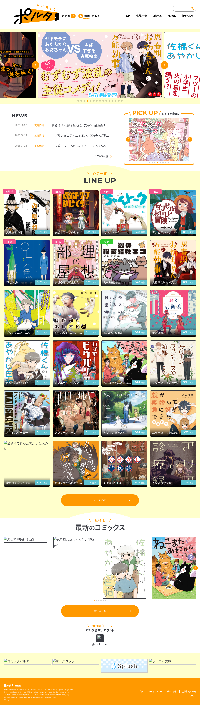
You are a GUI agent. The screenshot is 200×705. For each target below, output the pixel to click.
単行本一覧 (100, 610)
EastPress (12, 685)
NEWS (172, 15)
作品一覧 (141, 15)
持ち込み (187, 15)
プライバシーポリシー (150, 691)
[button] (78, 101)
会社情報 (172, 691)
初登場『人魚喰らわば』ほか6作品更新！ (79, 125)
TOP (127, 15)
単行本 (157, 15)
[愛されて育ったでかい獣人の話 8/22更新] (27, 446)
